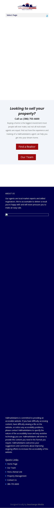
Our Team (27, 157)
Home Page (12, 464)
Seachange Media (35, 504)
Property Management (16, 476)
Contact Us (12, 480)
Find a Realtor (27, 146)
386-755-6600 (13, 484)
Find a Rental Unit (14, 472)
